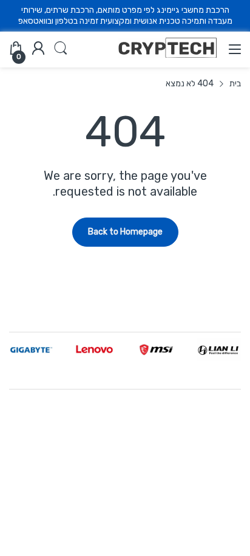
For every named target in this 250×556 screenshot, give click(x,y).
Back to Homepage (125, 232)
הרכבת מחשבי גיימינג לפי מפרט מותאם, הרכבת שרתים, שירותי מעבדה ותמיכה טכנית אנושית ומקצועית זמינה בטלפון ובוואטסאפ (125, 15)
